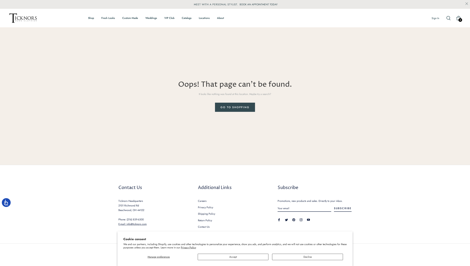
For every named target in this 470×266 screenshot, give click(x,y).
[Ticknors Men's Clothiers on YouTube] (308, 219)
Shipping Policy (206, 214)
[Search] (450, 18)
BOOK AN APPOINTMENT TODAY (259, 4)
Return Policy (205, 220)
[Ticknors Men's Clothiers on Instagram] (301, 219)
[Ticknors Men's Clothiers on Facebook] (279, 219)
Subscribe (343, 208)
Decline (307, 257)
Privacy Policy (188, 247)
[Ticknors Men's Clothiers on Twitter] (286, 219)
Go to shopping (234, 107)
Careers (202, 201)
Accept (233, 257)
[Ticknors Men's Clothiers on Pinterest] (293, 219)
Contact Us (204, 227)
